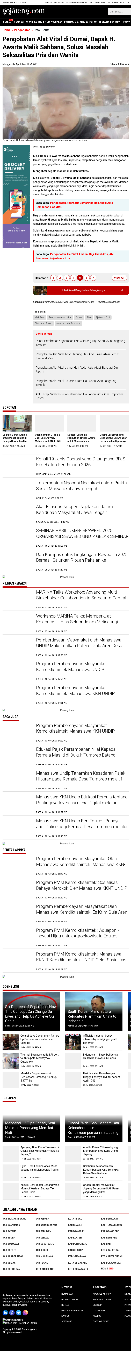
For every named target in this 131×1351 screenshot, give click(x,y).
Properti (115, 22)
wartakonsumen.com (77, 2)
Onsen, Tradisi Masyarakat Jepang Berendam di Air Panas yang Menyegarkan (101, 1188)
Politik (38, 22)
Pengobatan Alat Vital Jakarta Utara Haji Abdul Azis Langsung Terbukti (76, 383)
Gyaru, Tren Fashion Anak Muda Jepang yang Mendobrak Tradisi (39, 1167)
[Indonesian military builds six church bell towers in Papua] (73, 1061)
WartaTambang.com (100, 2)
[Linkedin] (6, 1310)
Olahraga (82, 22)
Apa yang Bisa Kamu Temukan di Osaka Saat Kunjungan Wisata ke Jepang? (39, 1151)
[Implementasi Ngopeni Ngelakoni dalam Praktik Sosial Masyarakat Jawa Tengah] (18, 490)
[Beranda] (24, 11)
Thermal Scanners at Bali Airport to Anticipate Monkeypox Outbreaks (39, 1058)
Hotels (65, 1305)
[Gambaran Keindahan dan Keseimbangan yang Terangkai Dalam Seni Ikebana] (73, 1172)
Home (104, 1268)
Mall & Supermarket (72, 1310)
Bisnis (46, 22)
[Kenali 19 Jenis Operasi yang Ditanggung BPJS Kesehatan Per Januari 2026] (18, 466)
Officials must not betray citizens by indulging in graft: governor (100, 1039)
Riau (89, 317)
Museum (97, 1316)
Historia (104, 22)
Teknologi (57, 22)
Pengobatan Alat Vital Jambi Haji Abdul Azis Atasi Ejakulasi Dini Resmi (77, 369)
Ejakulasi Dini (103, 317)
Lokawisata (99, 1310)
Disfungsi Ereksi (43, 323)
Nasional (19, 22)
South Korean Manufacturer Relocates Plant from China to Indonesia (92, 1016)
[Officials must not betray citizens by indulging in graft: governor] (73, 1042)
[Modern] (16, 146)
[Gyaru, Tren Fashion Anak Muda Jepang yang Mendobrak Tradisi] (11, 1172)
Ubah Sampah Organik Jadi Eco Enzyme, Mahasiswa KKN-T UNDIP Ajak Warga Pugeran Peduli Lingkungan (49, 441)
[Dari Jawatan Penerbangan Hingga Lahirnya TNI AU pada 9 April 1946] (73, 1080)
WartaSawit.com (120, 2)
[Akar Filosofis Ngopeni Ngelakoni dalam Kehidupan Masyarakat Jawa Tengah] (18, 514)
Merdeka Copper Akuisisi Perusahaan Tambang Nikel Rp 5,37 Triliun (38, 1077)
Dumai (79, 317)
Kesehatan (70, 22)
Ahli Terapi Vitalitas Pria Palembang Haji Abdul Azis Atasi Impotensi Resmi (80, 396)
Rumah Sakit (68, 1294)
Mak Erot (39, 317)
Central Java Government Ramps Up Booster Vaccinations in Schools (39, 1039)
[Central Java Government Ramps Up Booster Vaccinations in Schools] (11, 1042)
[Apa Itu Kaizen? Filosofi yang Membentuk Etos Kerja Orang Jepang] (73, 1154)
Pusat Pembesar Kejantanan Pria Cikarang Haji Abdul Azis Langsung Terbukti (80, 343)
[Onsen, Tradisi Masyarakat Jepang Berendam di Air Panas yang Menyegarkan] (73, 1191)
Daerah (7, 22)
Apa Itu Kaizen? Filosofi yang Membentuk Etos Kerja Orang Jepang (100, 1151)
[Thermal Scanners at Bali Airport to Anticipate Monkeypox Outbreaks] (11, 1061)
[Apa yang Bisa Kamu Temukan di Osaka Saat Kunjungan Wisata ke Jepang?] (11, 1154)
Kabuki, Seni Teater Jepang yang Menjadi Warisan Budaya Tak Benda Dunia (39, 1188)
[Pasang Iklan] (66, 577)
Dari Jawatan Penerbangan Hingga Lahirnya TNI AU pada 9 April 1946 (101, 1077)
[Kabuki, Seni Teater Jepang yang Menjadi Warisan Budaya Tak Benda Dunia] (11, 1191)
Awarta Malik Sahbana (68, 323)
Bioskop (97, 1305)
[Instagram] (26, 1310)
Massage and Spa (102, 1294)
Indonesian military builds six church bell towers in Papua (100, 1056)
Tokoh (29, 22)
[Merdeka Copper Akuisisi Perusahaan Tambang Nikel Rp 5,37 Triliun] (11, 1080)
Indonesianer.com (54, 2)
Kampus (65, 1316)
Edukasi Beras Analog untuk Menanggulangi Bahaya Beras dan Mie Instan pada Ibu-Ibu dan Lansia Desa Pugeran (16, 441)
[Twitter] (19, 1310)
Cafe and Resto (101, 1321)
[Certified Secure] (13, 1320)
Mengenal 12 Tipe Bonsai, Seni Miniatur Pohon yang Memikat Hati (30, 1128)
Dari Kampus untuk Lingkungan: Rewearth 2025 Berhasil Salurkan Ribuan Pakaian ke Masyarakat (81, 560)
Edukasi (93, 22)
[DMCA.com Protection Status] (20, 1323)
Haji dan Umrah (69, 1299)
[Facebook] (12, 1310)
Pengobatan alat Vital (60, 317)
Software (66, 1321)
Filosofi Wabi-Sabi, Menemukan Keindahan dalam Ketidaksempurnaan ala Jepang (93, 1128)
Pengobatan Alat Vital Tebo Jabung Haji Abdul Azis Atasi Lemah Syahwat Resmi (78, 356)
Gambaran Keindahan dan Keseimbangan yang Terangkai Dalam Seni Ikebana (101, 1169)
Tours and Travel (102, 1299)
